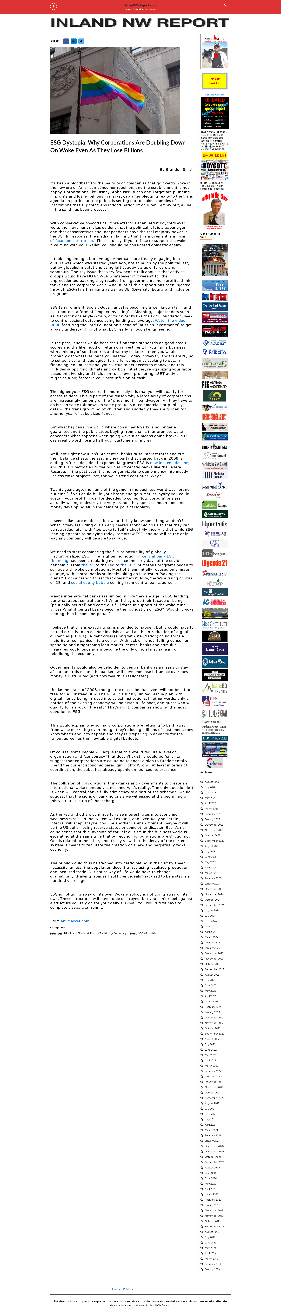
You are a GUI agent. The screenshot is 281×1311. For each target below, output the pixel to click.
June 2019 (210, 1242)
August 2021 (212, 1103)
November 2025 (214, 830)
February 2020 (213, 1199)
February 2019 (213, 1264)
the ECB (127, 565)
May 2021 (210, 1119)
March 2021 (211, 1130)
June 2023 (211, 985)
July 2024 (210, 915)
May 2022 (210, 1055)
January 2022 (212, 1076)
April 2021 (210, 1124)
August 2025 (212, 846)
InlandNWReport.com (140, 5)
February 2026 (213, 814)
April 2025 (210, 867)
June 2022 (211, 1049)
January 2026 (212, 819)
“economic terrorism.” (75, 241)
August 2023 (212, 974)
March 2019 (211, 1258)
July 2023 (210, 980)
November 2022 (214, 1023)
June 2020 (211, 1178)
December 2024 (214, 889)
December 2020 (214, 1146)
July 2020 (210, 1173)
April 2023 (210, 996)
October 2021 (212, 1092)
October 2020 (213, 1156)
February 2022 (213, 1071)
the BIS (88, 565)
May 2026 (210, 798)
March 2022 (211, 1065)
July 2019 (210, 1237)
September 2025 (214, 840)
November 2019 (214, 1215)
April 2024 (210, 931)
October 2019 (212, 1221)
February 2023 (213, 1006)
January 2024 (212, 948)
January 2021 (212, 1140)
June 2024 (211, 921)
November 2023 (214, 958)
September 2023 (214, 969)
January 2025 (212, 883)
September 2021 (214, 1098)
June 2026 (211, 792)
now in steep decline (169, 463)
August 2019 (212, 1231)
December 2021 (214, 1081)
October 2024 (213, 899)
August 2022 (212, 1039)
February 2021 (213, 1135)
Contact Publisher (214, 94)
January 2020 (212, 1205)
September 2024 (214, 905)
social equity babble (90, 583)
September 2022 (214, 1033)
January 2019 (212, 1269)
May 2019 (210, 1248)
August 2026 (212, 781)
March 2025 (211, 873)
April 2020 (210, 1189)
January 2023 (212, 1012)
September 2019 (214, 1226)
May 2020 (210, 1183)
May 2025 (210, 862)
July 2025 (210, 851)
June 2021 (210, 1114)
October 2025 (212, 835)
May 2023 (210, 990)
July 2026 (210, 787)
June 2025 (210, 856)
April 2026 (210, 803)
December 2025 (214, 824)
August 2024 (212, 910)
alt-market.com (75, 921)
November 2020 (214, 1151)
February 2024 (213, 942)
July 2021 (210, 1108)
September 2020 (214, 1162)
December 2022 (214, 1017)
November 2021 (214, 1087)
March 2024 (211, 937)
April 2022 (210, 1060)
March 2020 (212, 1194)
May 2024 (210, 926)
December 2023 (214, 953)
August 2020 (212, 1167)
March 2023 (211, 1001)
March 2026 (211, 808)
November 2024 (214, 894)
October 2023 (213, 964)
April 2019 (210, 1253)
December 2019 (214, 1210)
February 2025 (213, 878)
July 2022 (210, 1044)
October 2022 (213, 1028)
